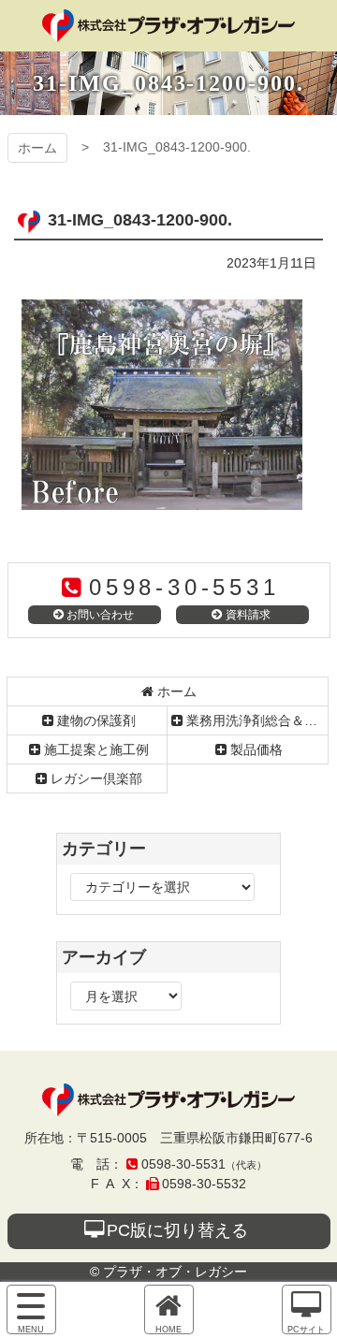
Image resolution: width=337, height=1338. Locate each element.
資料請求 (248, 614)
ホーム (37, 147)
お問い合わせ (100, 614)
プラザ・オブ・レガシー (168, 25)
